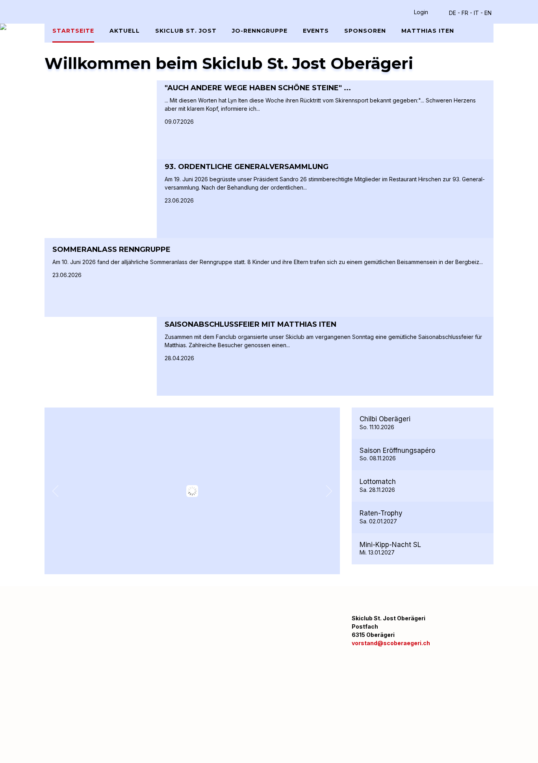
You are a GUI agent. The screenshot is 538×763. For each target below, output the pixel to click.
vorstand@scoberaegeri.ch (391, 643)
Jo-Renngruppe (260, 30)
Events (316, 30)
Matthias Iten (427, 30)
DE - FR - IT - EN (470, 12)
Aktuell (124, 30)
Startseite (73, 30)
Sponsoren (365, 30)
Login (421, 12)
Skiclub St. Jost (186, 30)
